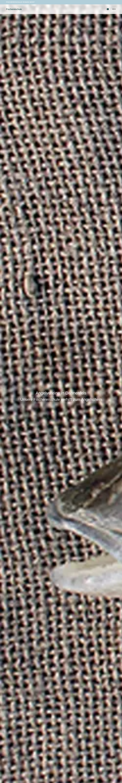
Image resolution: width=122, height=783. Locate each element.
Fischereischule (14, 9)
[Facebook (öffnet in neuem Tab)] (108, 2)
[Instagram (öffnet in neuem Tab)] (111, 2)
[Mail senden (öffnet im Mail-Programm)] (114, 2)
